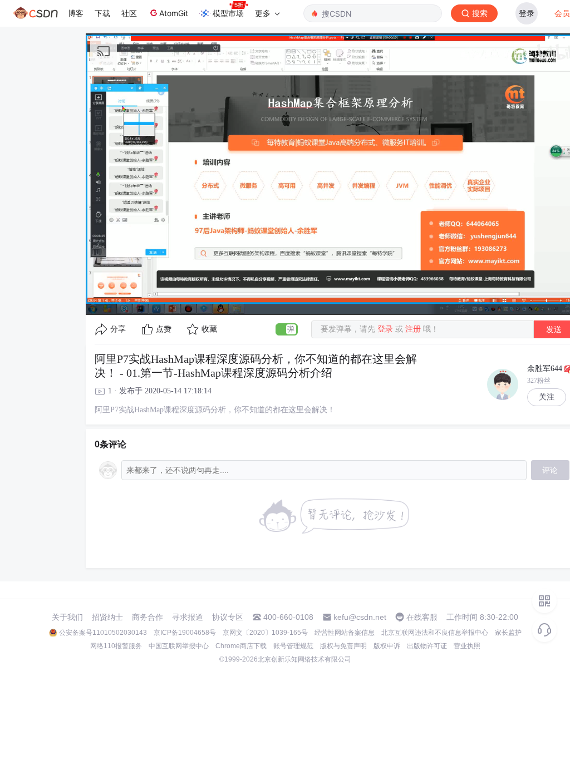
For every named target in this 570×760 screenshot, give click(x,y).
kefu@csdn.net (359, 617)
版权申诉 (387, 646)
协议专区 (227, 617)
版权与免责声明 (343, 646)
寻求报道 (187, 617)
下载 (102, 13)
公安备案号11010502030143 (103, 632)
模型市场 (228, 13)
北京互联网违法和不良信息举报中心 (434, 632)
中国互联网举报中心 (179, 646)
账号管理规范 (293, 646)
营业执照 (467, 646)
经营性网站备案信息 (345, 632)
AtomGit (173, 13)
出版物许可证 (427, 646)
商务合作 (147, 617)
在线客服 (422, 617)
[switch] (287, 329)
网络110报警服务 (116, 646)
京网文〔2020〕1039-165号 (265, 632)
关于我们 (67, 617)
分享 (118, 329)
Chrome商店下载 (241, 646)
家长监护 (508, 632)
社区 (129, 13)
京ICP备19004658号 (185, 632)
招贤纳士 (107, 617)
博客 (75, 13)
